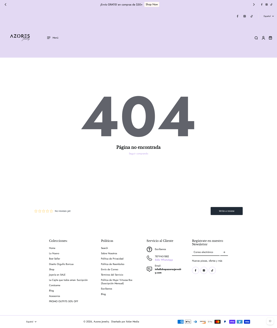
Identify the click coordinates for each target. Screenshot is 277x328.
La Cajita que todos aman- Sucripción (68, 280)
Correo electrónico (203, 252)
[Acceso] (263, 38)
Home (52, 248)
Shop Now (152, 4)
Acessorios (54, 296)
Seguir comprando (138, 153)
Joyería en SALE (57, 274)
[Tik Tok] (271, 4)
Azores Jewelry (101, 321)
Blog (51, 290)
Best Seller (54, 258)
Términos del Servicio (112, 274)
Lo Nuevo (54, 253)
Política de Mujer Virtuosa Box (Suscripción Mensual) (116, 281)
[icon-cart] (270, 38)
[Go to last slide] (5, 4)
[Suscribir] (224, 252)
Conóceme (54, 285)
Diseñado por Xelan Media (125, 321)
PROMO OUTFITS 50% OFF (63, 301)
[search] (256, 38)
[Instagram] (266, 4)
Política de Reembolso (112, 264)
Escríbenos (106, 288)
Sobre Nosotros (109, 253)
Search (104, 248)
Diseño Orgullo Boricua (61, 264)
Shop (51, 269)
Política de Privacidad (112, 258)
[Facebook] (261, 4)
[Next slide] (254, 4)
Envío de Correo (109, 269)
